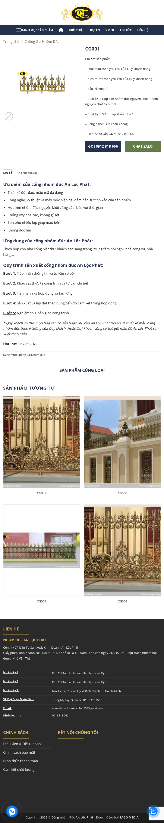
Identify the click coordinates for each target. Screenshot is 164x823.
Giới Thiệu (77, 30)
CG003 (41, 601)
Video (109, 30)
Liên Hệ (142, 30)
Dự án (95, 30)
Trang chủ (11, 41)
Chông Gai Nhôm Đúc (42, 41)
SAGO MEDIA (129, 817)
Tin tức (126, 30)
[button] (34, 30)
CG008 (122, 493)
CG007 (41, 493)
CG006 (122, 601)
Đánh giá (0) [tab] (27, 173)
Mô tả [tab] (7, 173)
